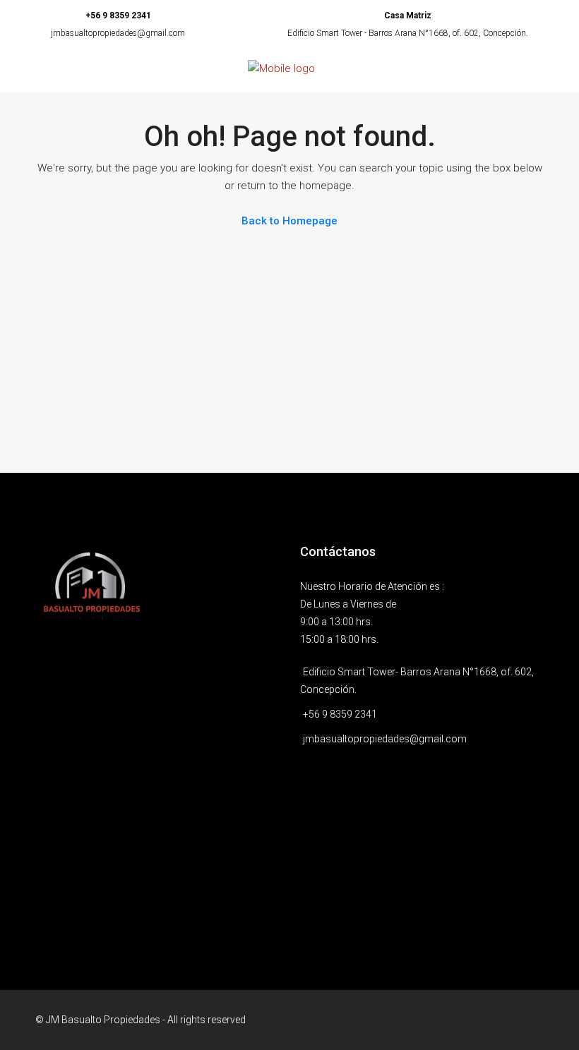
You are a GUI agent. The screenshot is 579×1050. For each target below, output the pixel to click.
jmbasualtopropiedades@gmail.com (118, 33)
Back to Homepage (289, 221)
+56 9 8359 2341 (118, 15)
